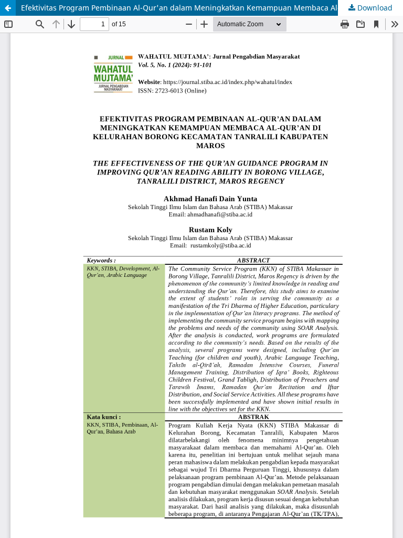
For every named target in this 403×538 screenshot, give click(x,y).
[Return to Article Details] (8, 8)
